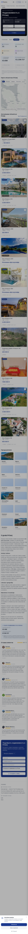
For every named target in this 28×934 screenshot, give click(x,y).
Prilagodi (15, 931)
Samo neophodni (14, 927)
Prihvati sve (14, 924)
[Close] (26, 917)
